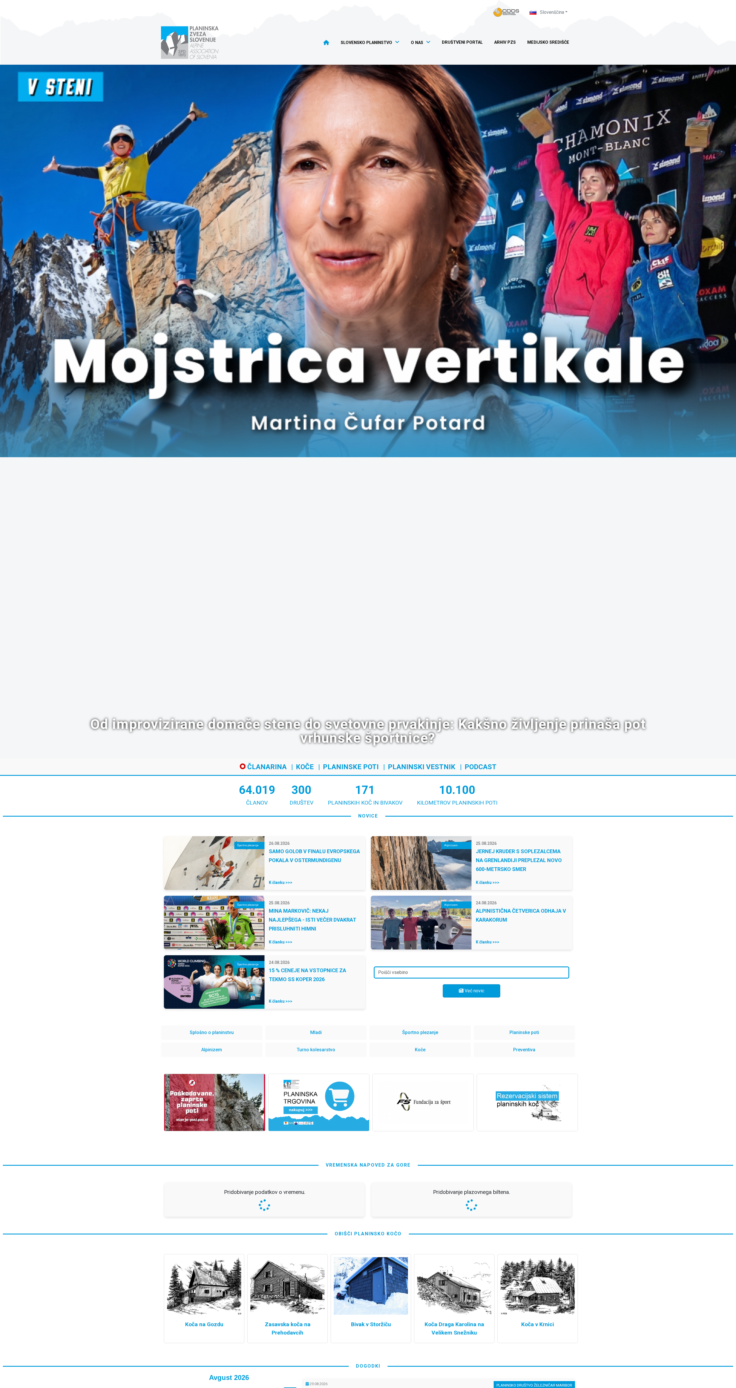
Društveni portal (462, 42)
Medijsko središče (548, 42)
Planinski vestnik (421, 767)
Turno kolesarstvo (316, 1049)
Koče (305, 767)
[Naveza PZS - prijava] (506, 12)
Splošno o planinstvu (212, 1032)
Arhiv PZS (505, 42)
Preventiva (524, 1049)
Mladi (316, 1032)
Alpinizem (211, 1049)
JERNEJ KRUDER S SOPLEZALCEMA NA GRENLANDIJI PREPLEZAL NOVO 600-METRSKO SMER (519, 860)
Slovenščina (551, 12)
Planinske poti (351, 767)
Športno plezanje (420, 1032)
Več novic (473, 990)
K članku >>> (280, 882)
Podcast (481, 767)
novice (368, 816)
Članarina (266, 767)
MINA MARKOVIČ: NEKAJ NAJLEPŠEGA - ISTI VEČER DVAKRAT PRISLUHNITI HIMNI (312, 920)
